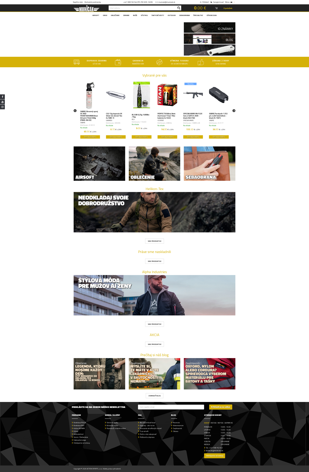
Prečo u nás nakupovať (148, 434)
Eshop (76, 431)
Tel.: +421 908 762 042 (214, 447)
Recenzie (176, 422)
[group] (90, 110)
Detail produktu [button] (90, 136)
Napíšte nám (78, 2)
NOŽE (135, 15)
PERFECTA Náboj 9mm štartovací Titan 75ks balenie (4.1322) (166, 116)
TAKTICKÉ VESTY (157, 15)
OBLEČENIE (115, 15)
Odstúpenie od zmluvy (82, 443)
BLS (133, 119)
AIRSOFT (95, 15)
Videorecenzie (178, 425)
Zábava (175, 431)
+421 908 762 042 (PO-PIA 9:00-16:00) (138, 2)
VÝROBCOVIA (212, 15)
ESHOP (206, 422)
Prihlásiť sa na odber (220, 407)
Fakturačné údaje (80, 440)
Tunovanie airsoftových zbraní (151, 428)
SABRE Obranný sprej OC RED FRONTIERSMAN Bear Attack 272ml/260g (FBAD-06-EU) (89, 115)
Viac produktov (154, 241)
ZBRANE (126, 15)
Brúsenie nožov (112, 425)
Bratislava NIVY (79, 425)
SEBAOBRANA (184, 15)
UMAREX (109, 120)
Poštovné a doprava (147, 437)
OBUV (105, 15)
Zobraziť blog (154, 395)
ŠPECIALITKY (198, 15)
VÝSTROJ (144, 15)
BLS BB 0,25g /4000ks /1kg (140, 116)
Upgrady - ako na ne (147, 425)
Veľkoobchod (78, 434)
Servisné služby (112, 422)
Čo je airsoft (144, 431)
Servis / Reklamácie (81, 437)
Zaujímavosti (177, 428)
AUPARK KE (229, 422)
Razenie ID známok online (116, 428)
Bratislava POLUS (80, 422)
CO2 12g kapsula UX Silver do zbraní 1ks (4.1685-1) (114, 116)
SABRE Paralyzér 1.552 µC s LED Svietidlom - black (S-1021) (218, 116)
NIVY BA (220, 422)
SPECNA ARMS (188, 120)
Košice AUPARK (79, 428)
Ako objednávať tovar (147, 422)
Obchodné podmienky (92, 2)
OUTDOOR (172, 15)
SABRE (82, 122)
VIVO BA (213, 422)
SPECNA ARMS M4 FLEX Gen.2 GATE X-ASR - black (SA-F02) (192, 116)
